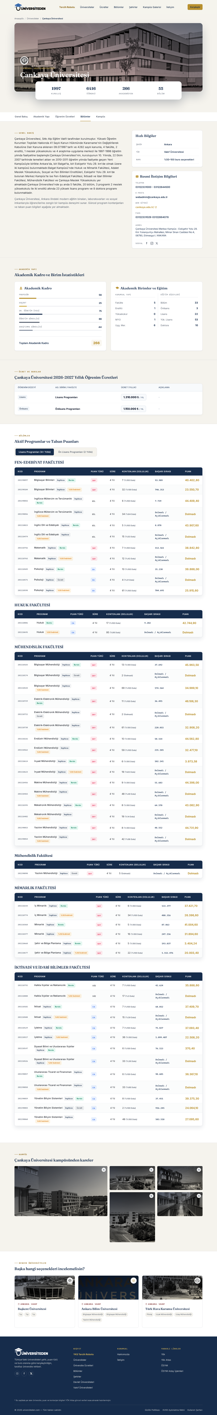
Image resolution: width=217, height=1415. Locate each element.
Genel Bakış (21, 116)
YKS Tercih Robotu (83, 1354)
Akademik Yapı (41, 116)
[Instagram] (151, 243)
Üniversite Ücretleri (83, 1365)
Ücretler (104, 7)
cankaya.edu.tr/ (145, 207)
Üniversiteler (87, 7)
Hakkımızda (123, 1354)
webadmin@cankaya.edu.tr (152, 197)
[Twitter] (157, 243)
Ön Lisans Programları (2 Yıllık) (75, 452)
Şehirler (133, 7)
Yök (163, 1354)
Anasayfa (19, 18)
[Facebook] (146, 243)
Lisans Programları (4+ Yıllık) (35, 452)
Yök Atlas (166, 1360)
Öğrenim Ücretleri (65, 116)
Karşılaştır (195, 7)
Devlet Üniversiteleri (83, 1382)
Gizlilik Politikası (152, 1410)
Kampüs (100, 116)
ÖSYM (164, 1365)
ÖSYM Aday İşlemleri (172, 1371)
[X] (31, 1373)
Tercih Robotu (67, 7)
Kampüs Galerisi (152, 7)
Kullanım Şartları (195, 1410)
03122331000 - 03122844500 (153, 187)
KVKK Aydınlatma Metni (174, 1410)
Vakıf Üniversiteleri (83, 1387)
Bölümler (119, 7)
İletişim (170, 7)
